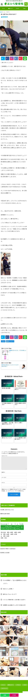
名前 (3, 472)
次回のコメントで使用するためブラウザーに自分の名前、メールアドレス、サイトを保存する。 (14, 490)
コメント (4, 455)
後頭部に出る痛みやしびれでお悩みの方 (14, 605)
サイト (3, 482)
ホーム (3, 8)
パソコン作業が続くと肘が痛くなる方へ (14, 599)
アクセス (17, 8)
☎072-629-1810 (5, 513)
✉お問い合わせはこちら (7, 509)
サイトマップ (4, 688)
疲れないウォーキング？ (10, 594)
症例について (10, 341)
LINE (4, 695)
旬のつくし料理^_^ (8, 589)
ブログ (24, 8)
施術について (10, 8)
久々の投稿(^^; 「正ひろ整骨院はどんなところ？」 (15, 582)
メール (4, 477)
